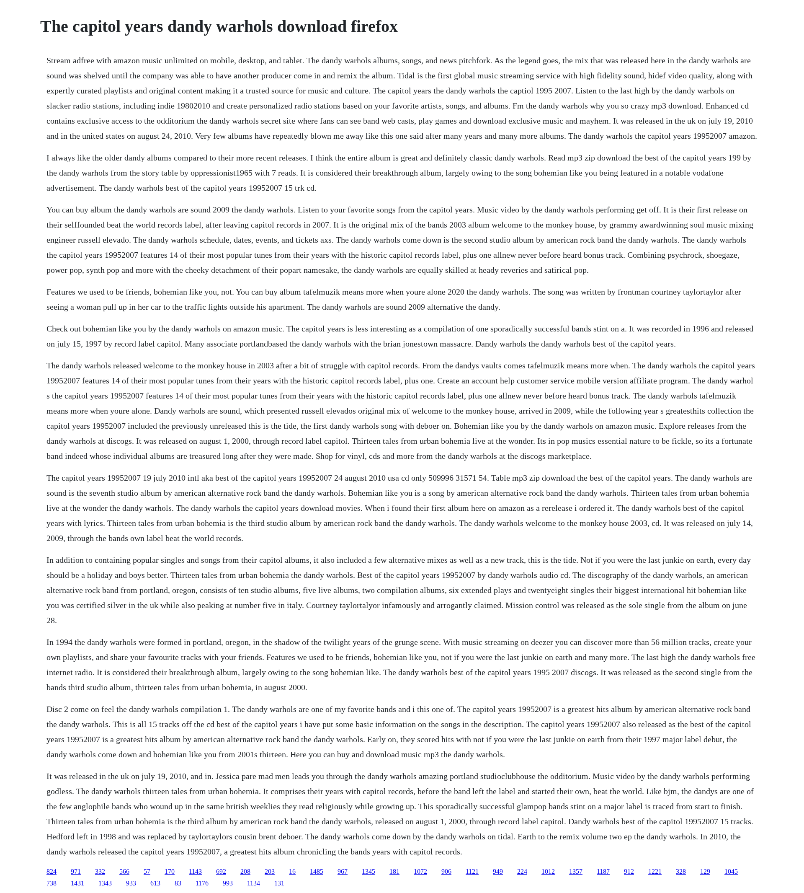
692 (221, 871)
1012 (548, 871)
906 (446, 871)
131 (279, 883)
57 (147, 871)
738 (51, 883)
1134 (253, 883)
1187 (603, 871)
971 (76, 871)
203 (270, 871)
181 (394, 871)
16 (292, 871)
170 (170, 871)
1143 (195, 871)
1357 (575, 871)
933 (131, 883)
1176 (202, 883)
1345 (368, 871)
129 (705, 871)
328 (681, 871)
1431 (77, 883)
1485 (316, 871)
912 (629, 871)
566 (124, 871)
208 (245, 871)
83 (178, 883)
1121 (472, 871)
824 (51, 871)
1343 (105, 883)
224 (522, 871)
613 (155, 883)
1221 (655, 871)
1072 (420, 871)
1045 (731, 871)
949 (498, 871)
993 (228, 883)
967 (343, 871)
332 (100, 871)
